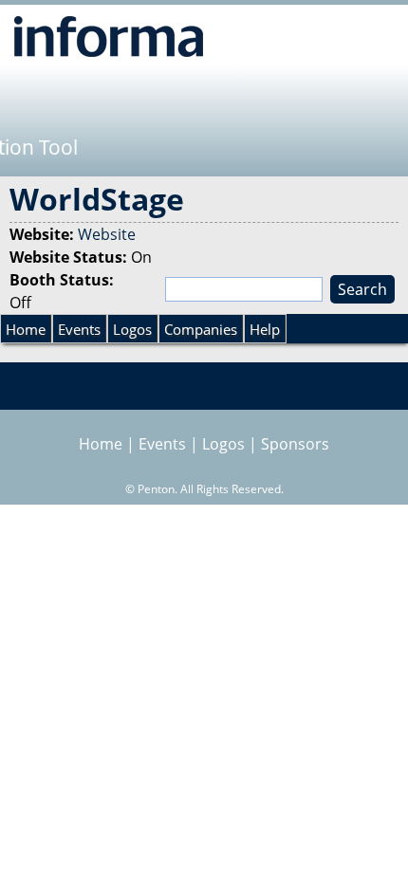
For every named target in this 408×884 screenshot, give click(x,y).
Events (79, 329)
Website (107, 234)
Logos (132, 329)
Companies (200, 329)
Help (265, 329)
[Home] (108, 36)
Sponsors (295, 443)
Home (26, 329)
